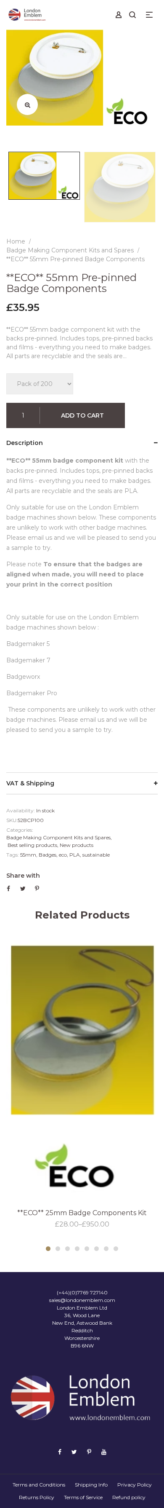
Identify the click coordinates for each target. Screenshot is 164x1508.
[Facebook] (59, 1452)
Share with (23, 875)
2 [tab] (58, 1248)
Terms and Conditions (39, 1484)
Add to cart (82, 415)
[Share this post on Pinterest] (37, 888)
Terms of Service (83, 1497)
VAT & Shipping (30, 783)
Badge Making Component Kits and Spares (58, 837)
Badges (47, 855)
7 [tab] (106, 1248)
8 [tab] (116, 1248)
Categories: (19, 830)
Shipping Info (91, 1484)
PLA (74, 855)
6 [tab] (96, 1248)
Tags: (12, 855)
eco (63, 855)
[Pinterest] (89, 1452)
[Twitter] (74, 1452)
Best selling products (32, 845)
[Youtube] (103, 1452)
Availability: (20, 810)
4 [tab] (77, 1248)
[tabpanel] (82, 1082)
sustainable (96, 855)
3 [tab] (67, 1248)
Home (15, 241)
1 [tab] (48, 1248)
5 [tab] (87, 1248)
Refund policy (128, 1497)
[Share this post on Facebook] (8, 888)
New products (76, 845)
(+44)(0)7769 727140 (82, 1292)
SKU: (12, 820)
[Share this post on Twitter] (23, 888)
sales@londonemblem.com (82, 1300)
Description (24, 443)
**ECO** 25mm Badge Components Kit (82, 1213)
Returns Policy (36, 1497)
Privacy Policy (134, 1484)
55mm (28, 855)
